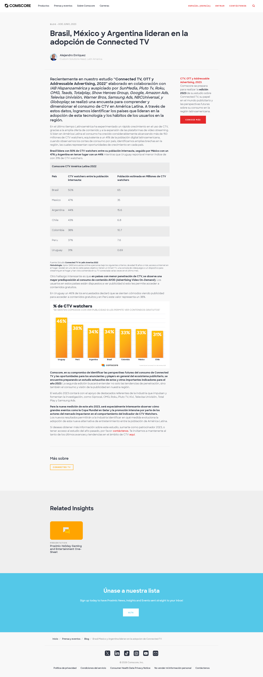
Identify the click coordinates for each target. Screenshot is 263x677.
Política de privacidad (65, 668)
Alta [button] (131, 612)
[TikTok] (127, 654)
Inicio (55, 639)
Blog (53, 24)
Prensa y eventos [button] (63, 5)
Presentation (58, 543)
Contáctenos (202, 668)
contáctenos (120, 431)
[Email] (155, 654)
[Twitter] (107, 654)
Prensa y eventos (71, 639)
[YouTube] (146, 654)
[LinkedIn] (117, 654)
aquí (132, 434)
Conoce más (193, 120)
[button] (199, 7)
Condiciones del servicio (93, 668)
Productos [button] (43, 5)
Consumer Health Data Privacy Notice (130, 668)
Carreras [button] (104, 5)
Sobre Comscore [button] (86, 5)
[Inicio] (18, 7)
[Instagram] (136, 654)
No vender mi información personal (172, 668)
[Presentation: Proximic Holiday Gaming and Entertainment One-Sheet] (66, 530)
